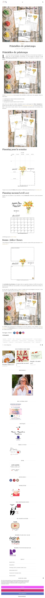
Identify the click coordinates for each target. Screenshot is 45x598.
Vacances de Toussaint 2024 (15, 573)
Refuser (22, 590)
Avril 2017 (9, 339)
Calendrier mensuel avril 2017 (27, 339)
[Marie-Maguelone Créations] (4, 2)
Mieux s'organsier (38, 340)
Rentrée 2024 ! (12, 575)
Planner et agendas (18, 342)
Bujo (13, 339)
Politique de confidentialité (22, 596)
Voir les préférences (22, 593)
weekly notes (38, 342)
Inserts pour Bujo (15, 340)
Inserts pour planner (23, 340)
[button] (43, 578)
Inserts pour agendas (6, 340)
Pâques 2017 (11, 342)
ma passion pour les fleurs (27, 105)
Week (33, 342)
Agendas (4, 339)
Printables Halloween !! (8, 364)
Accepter (22, 587)
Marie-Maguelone (22, 290)
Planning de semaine (27, 342)
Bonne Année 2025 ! (13, 570)
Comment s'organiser (37, 339)
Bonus (22, 43)
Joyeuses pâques (31, 340)
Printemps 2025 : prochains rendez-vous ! (17, 567)
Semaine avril (38, 189)
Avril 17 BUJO (13, 236)
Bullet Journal (18, 339)
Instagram (4, 328)
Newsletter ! (11, 564)
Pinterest (40, 326)
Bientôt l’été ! (12, 562)
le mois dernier (9, 95)
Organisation (5, 342)
